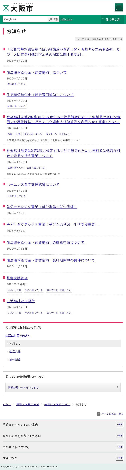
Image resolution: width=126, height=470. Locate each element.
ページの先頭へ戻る (112, 414)
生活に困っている (17, 84)
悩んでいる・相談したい (58, 134)
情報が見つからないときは (23, 387)
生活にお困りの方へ (18, 335)
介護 (18, 134)
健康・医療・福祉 (27, 404)
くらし (7, 404)
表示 (120, 424)
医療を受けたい (15, 168)
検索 (55, 19)
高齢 (10, 134)
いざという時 (14, 290)
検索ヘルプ (66, 19)
